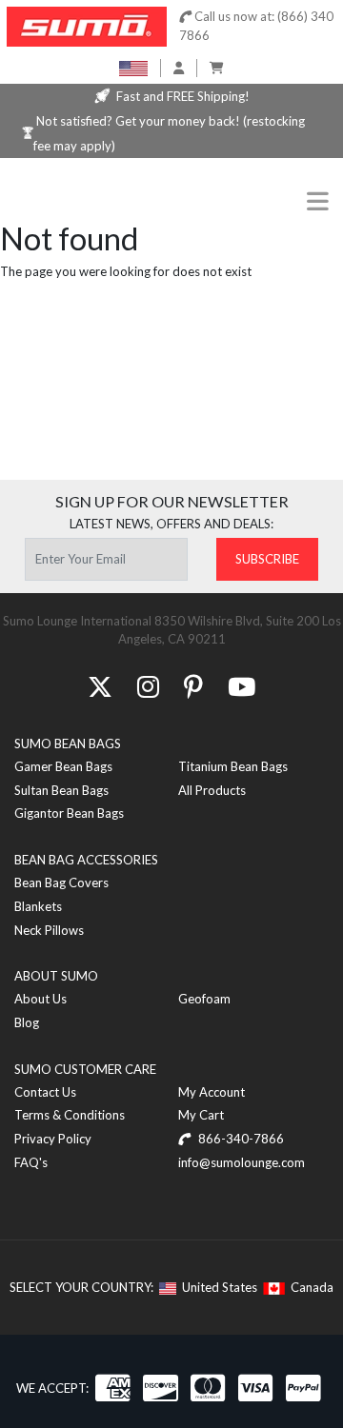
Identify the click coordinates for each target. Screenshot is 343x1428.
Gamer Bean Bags (63, 766)
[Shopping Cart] (217, 67)
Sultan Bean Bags (61, 790)
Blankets (38, 906)
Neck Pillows (49, 930)
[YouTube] (241, 686)
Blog (26, 1022)
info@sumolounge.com (241, 1162)
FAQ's (31, 1162)
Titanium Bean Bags (233, 766)
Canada (309, 1287)
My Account (211, 1092)
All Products (212, 790)
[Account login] (178, 67)
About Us (40, 998)
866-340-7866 (239, 1138)
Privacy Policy (52, 1138)
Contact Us (45, 1092)
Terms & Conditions (69, 1114)
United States (216, 1287)
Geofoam (204, 998)
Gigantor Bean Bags (69, 813)
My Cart (201, 1114)
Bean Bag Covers (61, 882)
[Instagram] (148, 686)
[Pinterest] (193, 686)
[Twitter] (100, 686)
